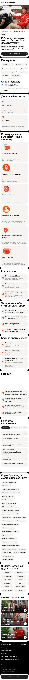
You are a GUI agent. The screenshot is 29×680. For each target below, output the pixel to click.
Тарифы (3, 664)
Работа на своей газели (8, 528)
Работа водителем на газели (9, 542)
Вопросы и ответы (16, 7)
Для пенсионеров (6, 552)
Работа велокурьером (8, 521)
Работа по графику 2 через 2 (9, 538)
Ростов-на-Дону (20, 586)
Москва (4, 34)
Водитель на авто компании (9, 549)
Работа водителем (6, 31)
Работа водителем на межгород (10, 524)
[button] (14, 433)
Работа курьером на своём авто (10, 489)
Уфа (20, 583)
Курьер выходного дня (8, 496)
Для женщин (22, 549)
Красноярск (20, 576)
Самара (20, 579)
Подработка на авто (7, 535)
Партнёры (3, 667)
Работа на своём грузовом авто (10, 531)
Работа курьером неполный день (10, 510)
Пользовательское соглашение (8, 669)
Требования (14, 427)
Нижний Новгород (7, 590)
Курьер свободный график (9, 503)
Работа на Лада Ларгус (20, 552)
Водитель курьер (6, 517)
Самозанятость (23, 427)
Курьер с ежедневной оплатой (10, 514)
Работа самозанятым (7, 559)
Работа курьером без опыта (9, 507)
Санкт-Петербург (7, 576)
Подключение (6, 7)
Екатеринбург (7, 583)
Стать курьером (14, 53)
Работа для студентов (8, 556)
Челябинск (20, 572)
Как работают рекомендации (8, 673)
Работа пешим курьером (19, 517)
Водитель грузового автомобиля (10, 545)
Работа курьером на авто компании (11, 492)
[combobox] (7, 64)
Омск (20, 590)
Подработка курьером (8, 500)
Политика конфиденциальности (9, 671)
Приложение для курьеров (9, 482)
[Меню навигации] (26, 2)
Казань (7, 586)
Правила (5, 427)
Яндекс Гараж (9, 366)
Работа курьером (6, 485)
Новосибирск (7, 579)
